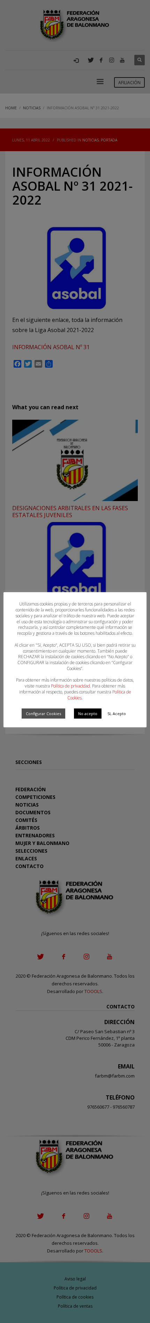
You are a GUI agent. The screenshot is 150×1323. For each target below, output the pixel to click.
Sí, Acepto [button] (116, 713)
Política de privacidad (70, 686)
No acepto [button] (87, 713)
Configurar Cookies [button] (43, 713)
